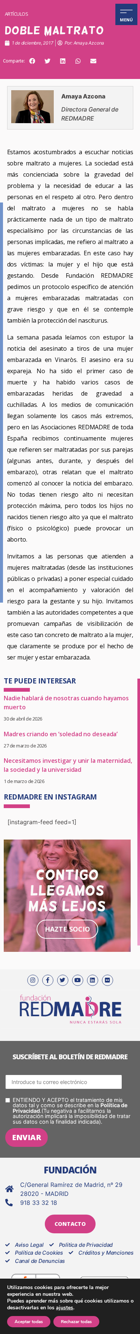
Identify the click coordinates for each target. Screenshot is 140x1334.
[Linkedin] (92, 980)
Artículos (16, 13)
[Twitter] (62, 980)
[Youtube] (77, 980)
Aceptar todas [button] (29, 1322)
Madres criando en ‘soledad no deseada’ (61, 734)
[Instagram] (32, 980)
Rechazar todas (76, 1322)
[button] (32, 61)
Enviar (26, 1137)
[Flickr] (107, 980)
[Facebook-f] (47, 980)
